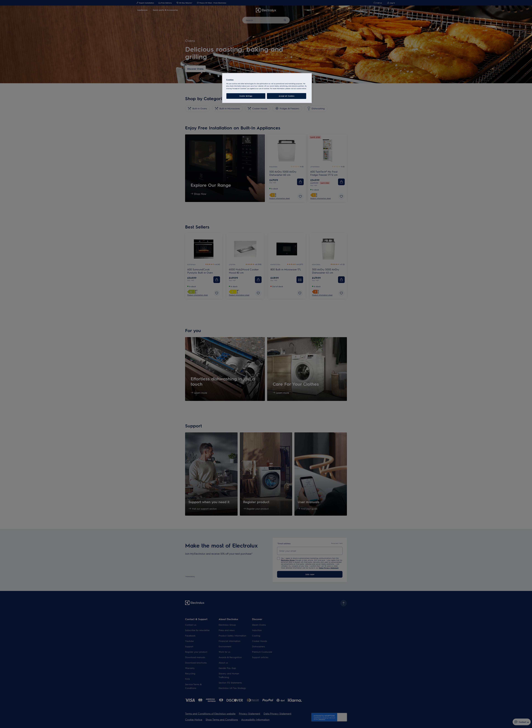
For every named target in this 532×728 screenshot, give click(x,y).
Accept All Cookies (286, 96)
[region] (267, 88)
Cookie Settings (245, 96)
